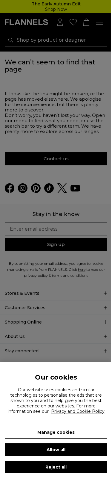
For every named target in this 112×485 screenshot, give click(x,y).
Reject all (56, 467)
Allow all (56, 449)
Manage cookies (56, 432)
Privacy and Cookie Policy (78, 411)
